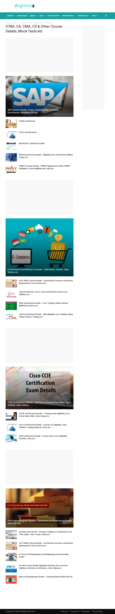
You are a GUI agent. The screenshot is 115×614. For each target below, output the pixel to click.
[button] (106, 15)
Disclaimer (85, 611)
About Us (64, 611)
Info (94, 16)
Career (10, 16)
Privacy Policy (97, 611)
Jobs (41, 16)
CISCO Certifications (28, 132)
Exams (32, 16)
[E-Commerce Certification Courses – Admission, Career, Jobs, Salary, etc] (39, 247)
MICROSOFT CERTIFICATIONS (32, 143)
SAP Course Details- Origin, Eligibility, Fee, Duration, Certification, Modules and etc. (33, 111)
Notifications (53, 16)
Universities (82, 16)
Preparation (67, 16)
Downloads (22, 16)
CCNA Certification (27, 121)
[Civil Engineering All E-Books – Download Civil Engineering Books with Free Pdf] (39, 508)
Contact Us (75, 611)
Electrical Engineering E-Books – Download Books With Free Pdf (46, 577)
